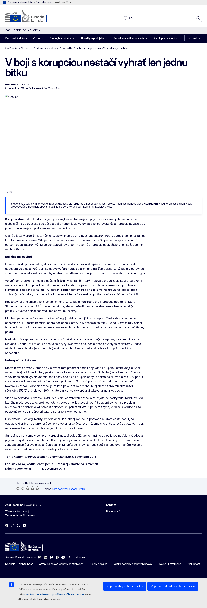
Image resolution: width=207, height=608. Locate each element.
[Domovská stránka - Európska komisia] (31, 16)
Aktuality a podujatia (92, 38)
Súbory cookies (98, 564)
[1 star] (18, 488)
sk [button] (131, 17)
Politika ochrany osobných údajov (132, 564)
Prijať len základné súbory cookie (173, 586)
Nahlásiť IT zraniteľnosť (19, 564)
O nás (36, 38)
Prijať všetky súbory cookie (125, 586)
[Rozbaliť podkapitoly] (43, 38)
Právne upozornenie (169, 564)
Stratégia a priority (60, 38)
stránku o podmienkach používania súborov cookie (54, 594)
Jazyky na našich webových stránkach (60, 564)
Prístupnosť (113, 511)
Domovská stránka (16, 38)
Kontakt (192, 38)
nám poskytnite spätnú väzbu (69, 489)
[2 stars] (20, 488)
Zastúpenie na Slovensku (18, 48)
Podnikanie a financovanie (129, 38)
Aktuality (67, 48)
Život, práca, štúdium (166, 38)
